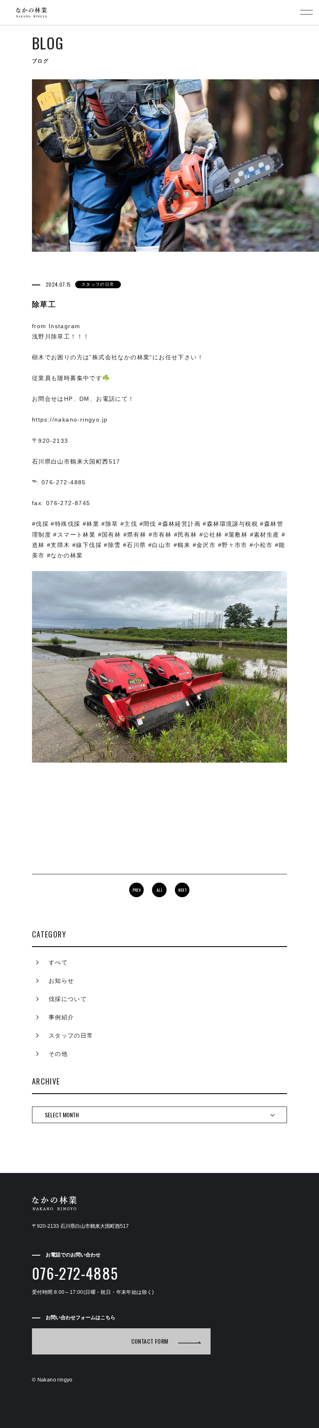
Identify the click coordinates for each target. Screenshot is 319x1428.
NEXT (182, 890)
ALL (159, 890)
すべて (58, 962)
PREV (137, 890)
